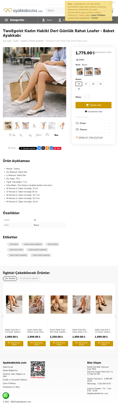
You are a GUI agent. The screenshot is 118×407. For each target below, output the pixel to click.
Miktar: (79, 97)
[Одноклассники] (47, 148)
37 (86, 84)
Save (58, 148)
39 (100, 84)
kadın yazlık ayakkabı (41, 255)
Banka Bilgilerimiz (10, 370)
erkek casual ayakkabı (33, 244)
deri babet (14, 244)
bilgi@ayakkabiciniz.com (97, 393)
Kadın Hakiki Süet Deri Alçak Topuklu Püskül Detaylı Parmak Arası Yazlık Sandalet (58, 331)
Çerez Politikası (9, 383)
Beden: (79, 79)
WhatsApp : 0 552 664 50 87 (99, 384)
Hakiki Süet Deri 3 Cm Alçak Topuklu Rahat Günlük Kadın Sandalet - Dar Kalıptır (13, 331)
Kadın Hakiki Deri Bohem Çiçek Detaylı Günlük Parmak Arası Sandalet (36, 331)
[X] (43, 148)
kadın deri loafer (16, 250)
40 (79, 89)
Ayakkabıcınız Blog (11, 387)
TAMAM (94, 18)
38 (93, 84)
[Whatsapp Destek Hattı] (6, 396)
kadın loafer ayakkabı (18, 255)
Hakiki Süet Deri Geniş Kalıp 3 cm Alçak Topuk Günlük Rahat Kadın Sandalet (80, 331)
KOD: (91, 52)
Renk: (78, 65)
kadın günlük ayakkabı (37, 250)
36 (79, 84)
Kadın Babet (53, 244)
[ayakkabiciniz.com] (23, 10)
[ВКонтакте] (39, 148)
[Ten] (80, 71)
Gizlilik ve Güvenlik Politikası (15, 380)
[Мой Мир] (51, 148)
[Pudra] (97, 71)
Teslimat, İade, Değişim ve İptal (14, 375)
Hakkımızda (8, 367)
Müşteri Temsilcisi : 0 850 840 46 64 (99, 380)
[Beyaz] (88, 71)
